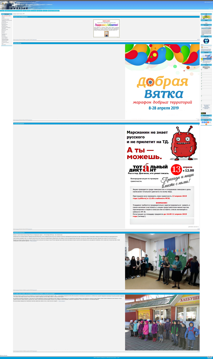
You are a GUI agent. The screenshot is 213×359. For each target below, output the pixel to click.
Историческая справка (5, 19)
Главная (14, 13)
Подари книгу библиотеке (21, 16)
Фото (2, 43)
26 (207, 33)
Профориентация (5, 26)
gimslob (27, 39)
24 (204, 33)
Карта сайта (4, 44)
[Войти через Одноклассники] (206, 124)
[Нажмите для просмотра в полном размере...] (106, 37)
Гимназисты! (4, 30)
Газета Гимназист (5, 37)
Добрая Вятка (17, 43)
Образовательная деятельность (5, 25)
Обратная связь (4, 41)
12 (207, 30)
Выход (210, 8)
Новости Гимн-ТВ (4, 38)
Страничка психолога (5, 42)
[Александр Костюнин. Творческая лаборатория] (203, 113)
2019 (18, 13)
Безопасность (4, 23)
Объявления (17, 39)
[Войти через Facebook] (206, 122)
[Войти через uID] (202, 122)
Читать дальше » (33, 240)
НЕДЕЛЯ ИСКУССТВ (19, 232)
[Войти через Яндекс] (208, 122)
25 (206, 33)
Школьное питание (5, 29)
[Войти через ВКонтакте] (204, 122)
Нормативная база (5, 22)
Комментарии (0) (35, 39)
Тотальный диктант (19, 123)
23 (203, 33)
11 (206, 30)
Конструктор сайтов (112, 357)
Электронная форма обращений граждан (5, 40)
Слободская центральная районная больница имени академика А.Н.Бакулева (206, 50)
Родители (3, 31)
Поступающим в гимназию (4, 34)
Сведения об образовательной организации (7, 20)
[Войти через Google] (210, 122)
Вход (211, 8)
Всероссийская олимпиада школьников (6, 28)
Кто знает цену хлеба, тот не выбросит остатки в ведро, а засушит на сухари (34, 293)
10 (204, 30)
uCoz (118, 357)
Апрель (21, 13)
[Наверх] (209, 357)
